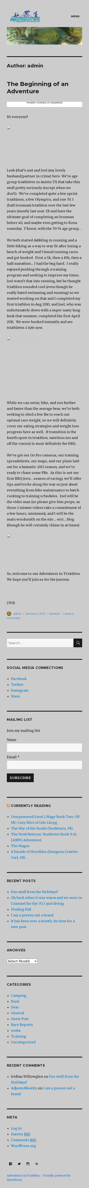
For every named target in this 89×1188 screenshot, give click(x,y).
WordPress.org (23, 1146)
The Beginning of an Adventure (38, 87)
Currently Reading (31, 806)
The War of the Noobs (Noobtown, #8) (42, 828)
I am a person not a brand (32, 915)
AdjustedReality (24, 1088)
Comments (23, 1140)
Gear (15, 1007)
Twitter (17, 684)
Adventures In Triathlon (23, 1175)
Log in (16, 1128)
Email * (13, 757)
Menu (75, 16)
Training (18, 1036)
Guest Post (20, 1019)
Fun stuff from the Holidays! (34, 892)
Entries (20, 1134)
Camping (18, 995)
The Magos (20, 846)
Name (11, 740)
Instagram (19, 690)
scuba (15, 1030)
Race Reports (22, 1025)
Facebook (19, 679)
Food (15, 1001)
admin (17, 613)
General (54, 613)
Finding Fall (21, 909)
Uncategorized (23, 1042)
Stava (15, 696)
